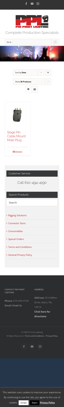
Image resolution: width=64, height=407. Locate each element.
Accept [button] (24, 402)
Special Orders (16, 239)
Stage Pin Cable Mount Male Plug (16, 136)
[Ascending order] (48, 72)
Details (18, 151)
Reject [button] (34, 402)
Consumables (15, 231)
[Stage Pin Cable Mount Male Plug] (17, 114)
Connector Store (16, 223)
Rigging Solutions (17, 215)
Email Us (17, 305)
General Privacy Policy (20, 254)
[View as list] (35, 89)
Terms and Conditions (20, 246)
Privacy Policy (52, 336)
